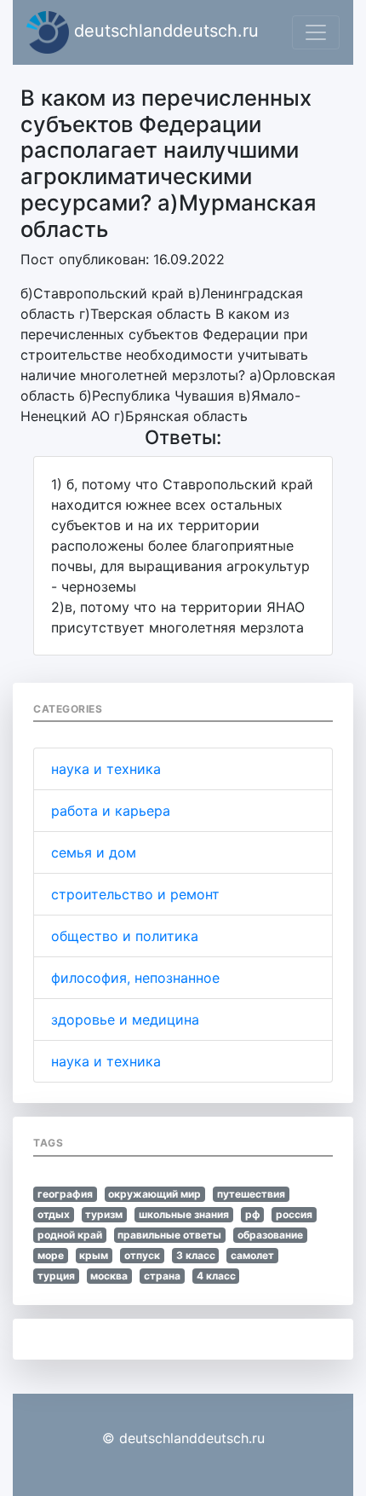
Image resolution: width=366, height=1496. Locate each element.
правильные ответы (169, 1234)
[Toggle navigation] (316, 32)
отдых (53, 1214)
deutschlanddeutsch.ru (164, 30)
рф (252, 1214)
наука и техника (106, 768)
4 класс (216, 1275)
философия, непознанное (135, 977)
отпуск (142, 1255)
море (50, 1255)
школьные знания (184, 1214)
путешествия (251, 1193)
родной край (69, 1234)
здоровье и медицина (125, 1019)
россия (294, 1214)
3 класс (195, 1255)
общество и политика (124, 935)
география (65, 1193)
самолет (252, 1255)
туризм (104, 1214)
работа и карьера (110, 810)
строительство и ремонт (135, 894)
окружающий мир (154, 1193)
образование (270, 1234)
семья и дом (93, 852)
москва (109, 1275)
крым (93, 1255)
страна (162, 1275)
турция (56, 1275)
